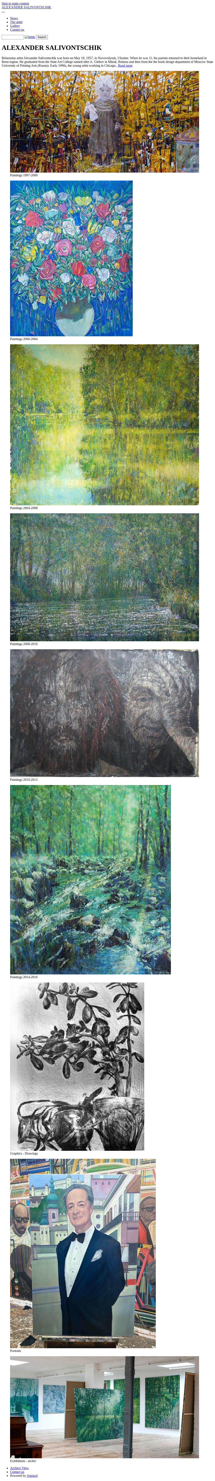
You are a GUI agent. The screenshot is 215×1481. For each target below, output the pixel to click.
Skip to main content (15, 3)
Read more (125, 65)
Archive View (19, 1468)
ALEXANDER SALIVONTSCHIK (26, 7)
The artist (16, 22)
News (14, 18)
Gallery (15, 26)
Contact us (17, 29)
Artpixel (32, 1475)
